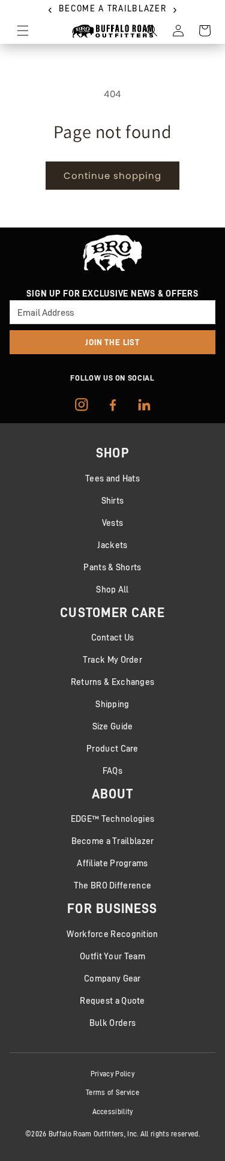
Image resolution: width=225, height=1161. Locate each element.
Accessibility (112, 1111)
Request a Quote (112, 1000)
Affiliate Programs (112, 863)
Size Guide (112, 726)
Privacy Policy (112, 1073)
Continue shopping (112, 175)
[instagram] (82, 404)
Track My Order (112, 659)
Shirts (112, 500)
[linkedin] (144, 404)
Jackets (112, 544)
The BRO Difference (112, 885)
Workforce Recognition (112, 933)
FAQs (112, 770)
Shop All (112, 589)
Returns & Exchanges (113, 681)
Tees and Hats (112, 478)
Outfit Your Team (112, 956)
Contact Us (112, 637)
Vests (113, 522)
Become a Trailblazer (112, 840)
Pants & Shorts (112, 567)
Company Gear (112, 978)
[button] (23, 30)
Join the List (112, 342)
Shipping (112, 704)
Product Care (112, 748)
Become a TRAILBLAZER (113, 8)
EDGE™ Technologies (112, 818)
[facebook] (113, 404)
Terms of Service (112, 1092)
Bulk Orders (112, 1022)
